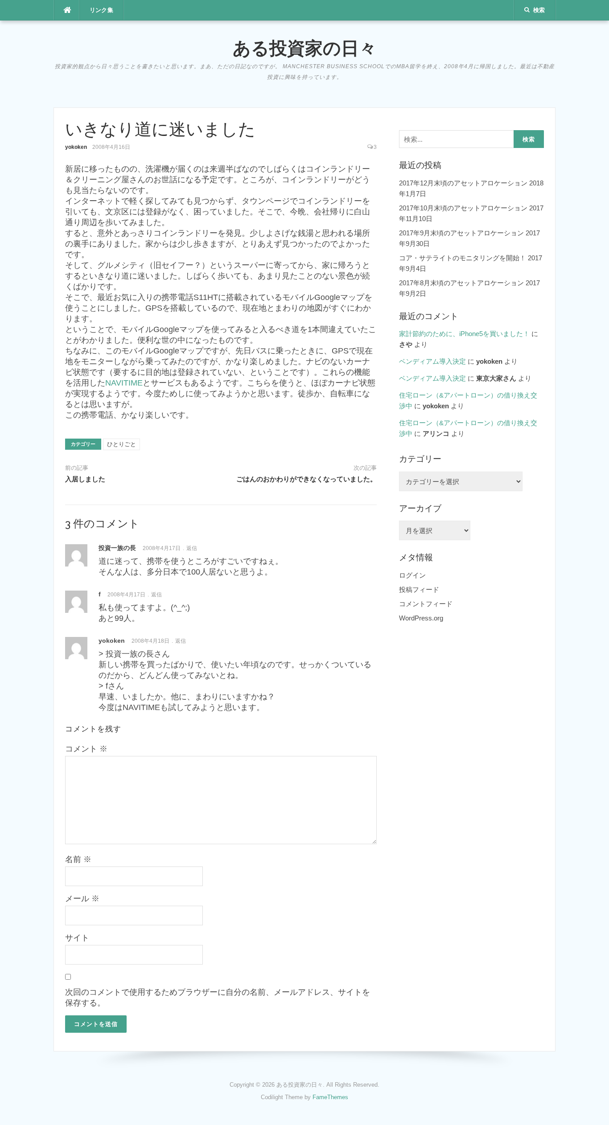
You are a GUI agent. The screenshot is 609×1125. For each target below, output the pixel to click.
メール (82, 898)
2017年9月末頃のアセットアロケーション (461, 233)
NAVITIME (124, 382)
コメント (86, 748)
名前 (78, 859)
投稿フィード (419, 589)
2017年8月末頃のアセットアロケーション (461, 283)
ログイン (412, 575)
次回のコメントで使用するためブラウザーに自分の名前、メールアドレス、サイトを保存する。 (217, 997)
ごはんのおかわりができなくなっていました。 (306, 479)
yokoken (76, 147)
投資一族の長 (117, 547)
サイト (77, 937)
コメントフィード (426, 604)
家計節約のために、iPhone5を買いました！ (464, 333)
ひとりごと (121, 444)
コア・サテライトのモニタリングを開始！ (462, 258)
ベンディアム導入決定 (432, 361)
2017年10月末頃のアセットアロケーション (463, 208)
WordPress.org (421, 618)
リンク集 (102, 10)
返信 (191, 548)
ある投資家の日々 (305, 47)
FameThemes (330, 1097)
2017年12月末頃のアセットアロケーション (463, 183)
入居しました (85, 479)
